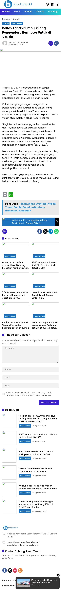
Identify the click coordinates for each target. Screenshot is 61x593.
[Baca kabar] (17, 4)
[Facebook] (39, 231)
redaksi (12, 42)
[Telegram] (50, 231)
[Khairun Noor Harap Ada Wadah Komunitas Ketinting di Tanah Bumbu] (15, 311)
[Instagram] (15, 570)
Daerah (6, 23)
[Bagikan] (56, 43)
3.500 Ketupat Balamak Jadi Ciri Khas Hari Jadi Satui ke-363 (44, 265)
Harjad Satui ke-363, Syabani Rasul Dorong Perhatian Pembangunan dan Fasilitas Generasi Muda (15, 265)
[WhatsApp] (56, 231)
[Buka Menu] (52, 4)
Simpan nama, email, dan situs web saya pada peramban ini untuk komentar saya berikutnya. (29, 394)
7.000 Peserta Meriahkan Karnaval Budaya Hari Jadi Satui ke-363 (15, 295)
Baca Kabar (8, 585)
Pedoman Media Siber (13, 580)
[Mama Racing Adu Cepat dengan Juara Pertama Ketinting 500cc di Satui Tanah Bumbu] (45, 311)
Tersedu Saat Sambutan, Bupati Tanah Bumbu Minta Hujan (44, 295)
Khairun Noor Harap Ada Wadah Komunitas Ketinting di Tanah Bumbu (15, 325)
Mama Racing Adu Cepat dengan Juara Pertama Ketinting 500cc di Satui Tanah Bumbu (45, 325)
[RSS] (20, 570)
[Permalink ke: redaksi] (5, 43)
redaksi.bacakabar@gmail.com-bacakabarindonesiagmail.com (23, 543)
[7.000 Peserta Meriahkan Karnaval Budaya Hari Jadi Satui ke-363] (15, 281)
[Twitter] (45, 231)
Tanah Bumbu (16, 23)
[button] (47, 4)
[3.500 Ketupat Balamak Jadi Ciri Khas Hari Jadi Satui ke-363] (45, 251)
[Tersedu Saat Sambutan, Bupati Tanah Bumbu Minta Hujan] (45, 281)
